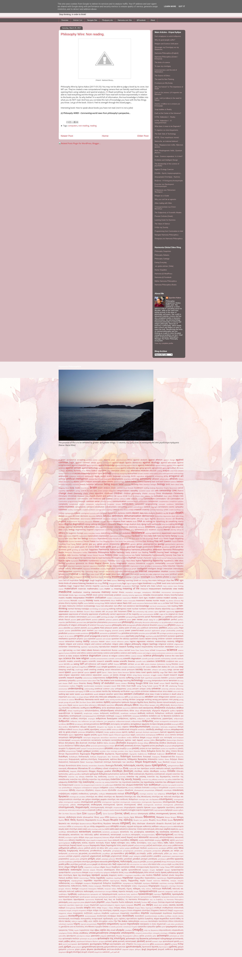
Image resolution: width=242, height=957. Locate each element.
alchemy (69, 471)
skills (172, 667)
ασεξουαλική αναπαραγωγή (146, 735)
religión (62, 644)
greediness (166, 547)
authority (83, 482)
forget (171, 538)
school (152, 650)
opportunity (170, 611)
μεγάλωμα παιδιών (139, 848)
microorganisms (177, 592)
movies (149, 600)
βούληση (180, 743)
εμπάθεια (78, 774)
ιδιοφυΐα (160, 823)
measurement (155, 588)
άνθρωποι (64, 720)
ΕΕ (89, 768)
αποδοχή (159, 729)
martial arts (145, 586)
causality (134, 490)
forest (166, 538)
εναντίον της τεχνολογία (120, 782)
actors (100, 460)
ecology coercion (66, 527)
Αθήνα (142, 705)
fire (130, 539)
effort (97, 527)
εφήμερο (168, 810)
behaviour (99, 484)
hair (86, 549)
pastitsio (95, 620)
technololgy (148, 680)
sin (144, 667)
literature (90, 583)
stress (129, 675)
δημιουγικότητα (72, 754)
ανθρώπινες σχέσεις (127, 718)
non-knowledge (142, 606)
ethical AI (180, 530)
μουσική (157, 861)
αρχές (133, 735)
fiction (110, 539)
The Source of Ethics (162, 76)
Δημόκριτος (109, 754)
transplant (107, 686)
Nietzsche (71, 606)
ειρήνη (131, 768)
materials (82, 589)
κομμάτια (93, 840)
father (71, 539)
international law (130, 571)
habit (82, 550)
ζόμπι (79, 813)
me (112, 589)
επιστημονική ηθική (133, 804)
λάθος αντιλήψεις (138, 843)
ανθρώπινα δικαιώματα (106, 718)
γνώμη (116, 748)
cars (95, 491)
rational (61, 641)
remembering (74, 647)
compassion (153, 501)
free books (119, 541)
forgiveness (63, 541)
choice (144, 493)
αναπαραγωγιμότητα (89, 716)
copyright (154, 507)
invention (172, 571)
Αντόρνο (153, 724)
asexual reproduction (96, 479)
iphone (62, 574)
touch (167, 683)
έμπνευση (124, 774)
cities (142, 496)
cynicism (103, 513)
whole (92, 697)
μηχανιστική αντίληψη (100, 856)
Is (80, 574)
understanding (75, 688)
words (96, 699)
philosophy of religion (68, 625)
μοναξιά (136, 858)
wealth (96, 694)
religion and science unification (97, 644)
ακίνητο (134, 708)
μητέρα (69, 856)
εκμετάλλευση (177, 768)
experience (156, 533)
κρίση (172, 840)
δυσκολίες (101, 765)
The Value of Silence (162, 224)
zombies (99, 702)
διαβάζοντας (142, 754)
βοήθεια (162, 743)
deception (68, 516)
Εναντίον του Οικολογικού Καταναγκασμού (164, 185)
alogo (128, 471)
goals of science (87, 547)
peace (129, 620)
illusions (113, 563)
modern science (156, 597)
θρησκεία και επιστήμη (69, 823)
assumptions (117, 479)
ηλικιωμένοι (88, 817)
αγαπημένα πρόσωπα (120, 702)
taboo (90, 680)
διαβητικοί (161, 754)
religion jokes (118, 644)
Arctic (133, 476)
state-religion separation (69, 675)
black (173, 484)
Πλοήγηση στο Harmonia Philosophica (168, 239)
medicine (65, 592)
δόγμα (138, 761)
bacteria (147, 481)
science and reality (128, 653)
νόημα (67, 867)
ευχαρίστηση (148, 810)
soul (181, 669)
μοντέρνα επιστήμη (81, 861)
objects (173, 609)
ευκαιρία (106, 810)
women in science (67, 699)
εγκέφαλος (159, 765)
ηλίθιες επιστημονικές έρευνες (162, 813)
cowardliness (124, 510)
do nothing (147, 521)
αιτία (104, 708)
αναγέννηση (88, 713)
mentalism (129, 592)
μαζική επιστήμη (140, 845)
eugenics (72, 533)
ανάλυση (141, 713)
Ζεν (60, 813)
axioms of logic (119, 482)
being (107, 484)
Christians (63, 496)
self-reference (90, 664)
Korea (153, 577)
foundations (79, 541)
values (98, 691)
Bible (141, 484)
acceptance (71, 460)
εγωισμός (63, 768)
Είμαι (121, 768)
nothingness (121, 609)
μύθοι (67, 864)
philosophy (128, 622)
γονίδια (62, 751)
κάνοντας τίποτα (135, 829)
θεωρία (106, 820)
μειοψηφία (162, 848)
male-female (104, 586)
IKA (86, 563)
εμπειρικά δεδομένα (98, 774)
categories (112, 491)
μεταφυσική (157, 851)
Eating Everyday (161, 262)
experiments (67, 536)
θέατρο (167, 817)
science (172, 650)
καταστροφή (116, 834)
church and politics (104, 496)
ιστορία (114, 826)
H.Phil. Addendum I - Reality (165, 117)
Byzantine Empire (162, 488)
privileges (163, 633)
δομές (160, 762)
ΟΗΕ (172, 867)
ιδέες (134, 823)
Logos (139, 583)
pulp (154, 636)
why (97, 697)
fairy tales (148, 536)
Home (105, 135)
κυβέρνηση (76, 842)
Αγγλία (140, 702)
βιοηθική (112, 743)
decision (76, 516)
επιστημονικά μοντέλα (91, 802)
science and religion (144, 653)
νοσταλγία (125, 867)
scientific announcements (99, 658)
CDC (152, 491)
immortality (160, 563)
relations (150, 641)
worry (107, 699)
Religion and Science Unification (166, 44)
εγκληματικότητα (173, 765)
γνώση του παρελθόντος (169, 748)
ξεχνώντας (154, 867)
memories (95, 592)
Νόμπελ (108, 867)
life (177, 580)
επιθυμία (102, 794)
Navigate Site (92, 20)
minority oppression (135, 595)
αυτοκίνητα (85, 740)
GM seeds (71, 547)
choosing (152, 493)
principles (134, 633)
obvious (80, 611)
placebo (67, 628)
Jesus (114, 574)
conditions (170, 504)
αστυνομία (87, 737)
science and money (94, 653)
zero (93, 702)
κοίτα (66, 840)
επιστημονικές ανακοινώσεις (130, 802)
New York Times (172, 603)
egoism (103, 527)
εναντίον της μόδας (165, 779)
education (89, 526)
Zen (77, 702)
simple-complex (122, 667)
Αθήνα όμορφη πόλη (152, 705)
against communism (104, 463)
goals (77, 547)
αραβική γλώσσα (115, 732)
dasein (135, 512)
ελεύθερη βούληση (122, 770)
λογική (73, 845)
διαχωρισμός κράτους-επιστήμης (83, 759)
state (180, 672)
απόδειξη (150, 729)
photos (139, 625)
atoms (76, 481)
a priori (62, 459)
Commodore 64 (176, 499)
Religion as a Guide (162, 196)
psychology (140, 636)
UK (163, 686)
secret (61, 664)
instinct (119, 568)
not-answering (103, 609)
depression (167, 516)
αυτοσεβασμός (117, 740)
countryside (77, 510)
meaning (118, 588)
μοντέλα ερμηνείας (175, 858)
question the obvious (121, 638)
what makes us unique (75, 697)
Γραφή (79, 751)
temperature (157, 680)
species (86, 672)
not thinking (94, 609)
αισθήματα (85, 708)
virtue (159, 691)
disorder (103, 521)
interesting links (79, 571)
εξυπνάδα (112, 790)
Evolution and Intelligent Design (166, 160)
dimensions (161, 519)
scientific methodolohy (162, 658)
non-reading (83, 125)
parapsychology (131, 617)
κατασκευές (105, 834)
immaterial (140, 563)
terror (165, 680)
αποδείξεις (142, 729)
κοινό (135, 837)
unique (143, 689)
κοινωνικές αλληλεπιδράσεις (161, 837)
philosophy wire (119, 625)
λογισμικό (86, 845)
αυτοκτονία (96, 740)
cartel (100, 491)
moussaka (131, 601)
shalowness (161, 664)
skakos (148, 667)
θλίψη (164, 820)
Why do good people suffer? (165, 40)
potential (115, 630)
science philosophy (153, 655)
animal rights (96, 473)
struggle (154, 675)
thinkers (124, 683)
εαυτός (140, 765)
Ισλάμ (92, 826)
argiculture (140, 476)
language (84, 580)
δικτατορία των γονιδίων (123, 762)
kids (71, 577)
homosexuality (158, 555)
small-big (70, 669)
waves (77, 694)
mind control (98, 595)
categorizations (123, 491)
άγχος (69, 705)
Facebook (136, 536)
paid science (91, 617)
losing (154, 583)
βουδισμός (171, 743)
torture (162, 683)
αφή (134, 740)
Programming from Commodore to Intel (169, 231)
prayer (163, 630)
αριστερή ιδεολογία (142, 732)
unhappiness (120, 689)
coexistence (71, 499)
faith (155, 536)
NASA (107, 603)
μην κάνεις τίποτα (176, 853)
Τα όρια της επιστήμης (163, 66)
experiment (167, 533)
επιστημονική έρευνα (113, 804)
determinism (96, 519)
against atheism (155, 459)
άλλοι (131, 710)
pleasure (108, 628)
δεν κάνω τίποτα (169, 751)
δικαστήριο (90, 762)
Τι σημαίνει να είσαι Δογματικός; (166, 130)
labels (61, 580)
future (78, 544)
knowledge (117, 576)
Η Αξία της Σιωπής (161, 227)
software (155, 670)
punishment (162, 636)
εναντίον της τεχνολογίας (143, 782)
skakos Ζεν (165, 667)
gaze (94, 544)
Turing (144, 686)
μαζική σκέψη (167, 845)
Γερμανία (145, 745)
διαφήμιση (156, 757)
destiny (66, 519)
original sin (173, 614)
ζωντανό (111, 814)
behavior (90, 484)
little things (98, 583)
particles (169, 616)
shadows (153, 664)
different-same (129, 519)
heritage (82, 555)
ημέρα (102, 817)
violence (153, 691)
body (72, 487)
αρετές (125, 732)
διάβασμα (152, 754)
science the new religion (76, 658)
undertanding (89, 689)
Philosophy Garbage (162, 259)
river (78, 650)
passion (73, 620)
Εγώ (181, 765)
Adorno (107, 460)
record (113, 641)
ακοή (140, 708)
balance (180, 481)
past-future (86, 619)
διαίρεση (180, 754)
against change (169, 460)
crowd (171, 510)
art (181, 475)
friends (180, 541)
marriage (135, 586)
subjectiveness (99, 678)
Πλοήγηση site (107, 20)
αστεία (167, 735)
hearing (160, 552)
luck (173, 583)
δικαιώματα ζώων (77, 762)
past (79, 619)
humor (118, 561)
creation (137, 509)
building (146, 488)
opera (156, 611)
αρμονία (171, 732)
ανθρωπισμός (178, 718)
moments (66, 601)
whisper (86, 697)
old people (109, 611)
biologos (153, 484)
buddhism (138, 488)
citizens (147, 496)
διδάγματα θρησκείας (137, 759)
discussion (88, 521)
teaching (127, 680)
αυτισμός (168, 737)
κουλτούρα (149, 840)
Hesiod (95, 555)
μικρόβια (157, 856)
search (181, 661)
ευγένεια (84, 810)
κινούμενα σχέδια (71, 837)
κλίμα (112, 837)
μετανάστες (138, 851)
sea (176, 661)
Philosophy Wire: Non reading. (82, 34)
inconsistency (157, 566)
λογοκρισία (95, 845)
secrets (67, 664)
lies (172, 580)
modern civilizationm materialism (119, 598)
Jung (162, 574)
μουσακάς (150, 862)
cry (182, 510)
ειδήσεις (98, 768)
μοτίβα (143, 861)
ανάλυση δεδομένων (155, 713)
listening (82, 583)
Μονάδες (119, 859)
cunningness (85, 513)
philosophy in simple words (173, 622)
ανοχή (181, 721)
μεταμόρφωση (117, 851)
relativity (170, 641)
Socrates (147, 669)
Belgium (114, 484)
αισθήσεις (95, 707)
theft (70, 683)
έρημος (153, 807)
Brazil (125, 488)
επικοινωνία (111, 793)
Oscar (180, 614)
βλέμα (146, 743)
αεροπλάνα (110, 705)
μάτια (111, 848)
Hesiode (101, 555)
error (146, 530)
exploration (114, 536)
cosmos (63, 509)
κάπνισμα (159, 829)
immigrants (150, 563)
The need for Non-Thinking (164, 79)
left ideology (143, 580)
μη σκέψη (175, 850)
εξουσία (104, 790)
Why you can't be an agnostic (165, 199)
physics (172, 624)
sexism (147, 664)
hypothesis (168, 561)
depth (174, 516)
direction (168, 519)
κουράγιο (158, 840)
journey (142, 574)
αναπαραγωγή (75, 716)
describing (179, 516)
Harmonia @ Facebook (163, 277)
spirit (99, 672)
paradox (121, 616)
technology (137, 680)
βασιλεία (180, 740)
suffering (130, 677)
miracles (146, 595)
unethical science (101, 689)
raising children (158, 638)
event (86, 533)
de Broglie (170, 513)
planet (77, 628)
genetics (125, 543)
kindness (86, 577)
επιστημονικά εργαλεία (72, 802)
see (71, 664)
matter (107, 588)
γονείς (180, 748)
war (67, 694)
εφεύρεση (161, 810)
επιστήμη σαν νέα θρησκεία (149, 799)
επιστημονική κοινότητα (153, 805)
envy (132, 530)
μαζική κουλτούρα (154, 845)
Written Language (136, 699)
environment (124, 529)
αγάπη (107, 702)
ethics (62, 532)
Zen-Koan (83, 702)
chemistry (78, 493)
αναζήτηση (114, 713)
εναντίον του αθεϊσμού (165, 782)
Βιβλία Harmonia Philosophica (166, 281)
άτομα (142, 737)
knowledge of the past (132, 577)
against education (168, 462)
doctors (61, 524)
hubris (125, 558)
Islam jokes (91, 574)
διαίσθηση (63, 756)
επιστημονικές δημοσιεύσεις (152, 802)
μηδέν (149, 853)
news (64, 606)
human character (144, 558)
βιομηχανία (132, 743)
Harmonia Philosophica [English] (166, 53)
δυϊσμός (173, 762)
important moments (75, 566)
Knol (92, 577)
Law (104, 580)
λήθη (166, 842)
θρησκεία (178, 819)
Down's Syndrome (108, 524)
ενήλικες (112, 787)
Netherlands (148, 603)
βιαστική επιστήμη (88, 743)
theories (82, 683)
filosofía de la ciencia (120, 539)
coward (116, 509)
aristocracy (159, 476)
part (163, 617)
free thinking (148, 541)
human (132, 557)
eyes (126, 536)
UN (166, 686)
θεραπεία (80, 820)
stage (162, 672)
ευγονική (91, 810)
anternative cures (156, 473)
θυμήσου (107, 823)
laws (109, 580)
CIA (115, 496)
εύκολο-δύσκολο (115, 810)
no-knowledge (89, 606)
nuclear (135, 609)
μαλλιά (87, 848)
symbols (179, 678)
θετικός (99, 820)
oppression (63, 614)
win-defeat (135, 697)
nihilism (79, 606)
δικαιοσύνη (63, 762)
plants (96, 627)
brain (93, 487)
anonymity (123, 473)
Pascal (67, 619)
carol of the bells (87, 491)
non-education (107, 606)
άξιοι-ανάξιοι (63, 727)
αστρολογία (63, 737)
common (81, 501)
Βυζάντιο (69, 746)
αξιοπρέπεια (74, 727)
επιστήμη (131, 793)
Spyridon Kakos (175, 298)
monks (96, 600)
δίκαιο (180, 759)
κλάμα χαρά (89, 837)
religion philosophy (132, 644)
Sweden (164, 678)
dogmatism (78, 523)
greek (172, 547)
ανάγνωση (104, 713)
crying (61, 513)
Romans (96, 650)
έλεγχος (92, 771)
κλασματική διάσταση (101, 837)
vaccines (93, 691)
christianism (167, 493)
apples (103, 476)
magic (69, 586)
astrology (135, 479)
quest (86, 639)
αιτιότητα (111, 707)
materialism (70, 588)
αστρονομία (75, 737)
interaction (168, 568)
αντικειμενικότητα (91, 724)
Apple (97, 476)
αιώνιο (119, 707)
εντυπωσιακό (63, 790)
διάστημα (125, 756)
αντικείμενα (79, 724)
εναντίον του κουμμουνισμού (84, 785)
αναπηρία (101, 716)
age (137, 468)
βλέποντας (154, 742)
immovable (170, 563)
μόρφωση (136, 862)
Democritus (159, 516)
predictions (85, 633)
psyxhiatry (149, 636)
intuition (164, 571)
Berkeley (135, 484)
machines (179, 583)
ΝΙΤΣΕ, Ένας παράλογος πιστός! (167, 137)
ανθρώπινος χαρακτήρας (162, 718)
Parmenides (156, 616)
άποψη (106, 732)
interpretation (154, 571)
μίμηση (72, 859)
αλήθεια (179, 707)
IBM (176, 561)
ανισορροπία (164, 721)
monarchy (81, 601)
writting (148, 699)
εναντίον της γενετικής (117, 777)
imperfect (179, 563)
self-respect (102, 664)
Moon (113, 601)
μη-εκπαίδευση (94, 853)
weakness (89, 694)
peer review (137, 619)
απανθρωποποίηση (139, 726)
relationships (160, 641)
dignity (153, 519)
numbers (143, 609)
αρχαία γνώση (90, 734)
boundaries (85, 488)
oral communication (146, 614)
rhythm (177, 647)
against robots (172, 465)
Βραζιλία (62, 746)
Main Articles (86, 586)
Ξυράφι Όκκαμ (164, 867)
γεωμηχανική (177, 746)
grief (69, 549)
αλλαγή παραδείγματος (75, 711)
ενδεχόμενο (77, 787)
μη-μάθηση (106, 853)
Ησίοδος (126, 817)
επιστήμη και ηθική (94, 796)
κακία (80, 829)
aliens (122, 471)
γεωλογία (160, 745)
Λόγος (103, 845)
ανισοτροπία (173, 721)
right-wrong (67, 650)
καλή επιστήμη (92, 829)
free (97, 541)
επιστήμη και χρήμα (82, 799)
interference (110, 571)
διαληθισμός (73, 757)
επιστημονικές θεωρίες (173, 802)
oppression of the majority (127, 614)
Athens (180, 479)
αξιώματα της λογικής (105, 727)
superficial (148, 678)
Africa (129, 460)
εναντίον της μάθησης (150, 779)
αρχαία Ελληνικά (114, 735)
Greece (157, 546)
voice (175, 691)
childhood (108, 493)
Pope (181, 628)
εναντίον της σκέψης (102, 782)
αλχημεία (156, 710)
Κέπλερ (180, 835)
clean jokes (168, 496)
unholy (129, 689)
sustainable (157, 678)
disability (179, 519)
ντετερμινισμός (142, 867)
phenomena (102, 622)
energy (72, 529)
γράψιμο (87, 751)
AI (178, 468)
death (179, 513)
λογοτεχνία (111, 845)
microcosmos (166, 592)
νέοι (158, 864)
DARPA (129, 513)
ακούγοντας (148, 707)
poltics (176, 628)
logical (129, 583)
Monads (73, 600)
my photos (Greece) (173, 601)
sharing (168, 664)
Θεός (73, 819)
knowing (107, 577)
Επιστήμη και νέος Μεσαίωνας (137, 796)
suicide (137, 678)
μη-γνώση (83, 853)
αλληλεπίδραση (107, 710)
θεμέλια (61, 820)
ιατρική (125, 823)
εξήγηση (98, 790)
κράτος (165, 839)
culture (77, 513)
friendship (62, 544)
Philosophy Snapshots (163, 251)
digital (147, 519)
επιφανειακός (118, 807)
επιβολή (74, 794)
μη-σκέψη (130, 853)
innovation (95, 568)
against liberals (132, 465)
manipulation (126, 586)
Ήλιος (96, 817)
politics (163, 627)
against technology (90, 468)
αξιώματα (92, 727)
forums (71, 541)
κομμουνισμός (102, 840)
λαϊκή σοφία (152, 843)
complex (180, 501)
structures (146, 675)
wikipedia (112, 696)
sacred (127, 650)
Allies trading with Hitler (163, 203)
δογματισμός (150, 761)
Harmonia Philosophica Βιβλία (102, 552)
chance (180, 491)
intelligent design (155, 568)
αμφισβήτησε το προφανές (71, 713)
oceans (98, 611)
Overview (64, 20)
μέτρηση (165, 850)
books (77, 488)
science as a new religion (174, 653)
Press (119, 633)
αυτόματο (106, 740)
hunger (123, 561)
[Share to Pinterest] (77, 122)
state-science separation (91, 675)
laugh (92, 580)
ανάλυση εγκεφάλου (174, 713)
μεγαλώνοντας (153, 848)
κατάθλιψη (62, 832)
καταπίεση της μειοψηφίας (132, 832)
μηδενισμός (158, 853)
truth (133, 686)
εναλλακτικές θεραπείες (143, 774)
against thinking (104, 468)
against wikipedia (127, 468)
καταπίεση (96, 831)
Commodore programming (68, 501)
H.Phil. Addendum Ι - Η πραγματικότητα (163, 122)
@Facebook (141, 20)
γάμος (82, 746)
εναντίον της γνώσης (136, 776)
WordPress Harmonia (84, 699)
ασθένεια (160, 735)
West (121, 694)
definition (107, 516)
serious (131, 664)
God (97, 546)
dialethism (107, 519)
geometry (180, 544)
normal (71, 609)
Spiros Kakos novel (138, 672)
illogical (98, 563)
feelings (85, 538)
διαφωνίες (179, 757)
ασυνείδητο (105, 737)
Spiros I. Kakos (107, 672)
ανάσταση (127, 716)
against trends (115, 468)
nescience (140, 603)
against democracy (133, 462)
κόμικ (88, 840)
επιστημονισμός (97, 807)
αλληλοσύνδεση (122, 710)
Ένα (131, 773)
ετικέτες (78, 810)
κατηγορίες (136, 834)
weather (109, 694)
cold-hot (116, 499)
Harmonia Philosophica (120, 549)
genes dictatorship (111, 544)
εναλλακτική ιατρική (163, 774)
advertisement (121, 460)
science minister (137, 656)
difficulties (140, 519)
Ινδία (69, 826)
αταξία (129, 737)
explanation (83, 536)
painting (104, 617)
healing (145, 552)
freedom (167, 541)
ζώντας (119, 813)
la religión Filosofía (177, 577)
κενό (176, 835)
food (156, 538)
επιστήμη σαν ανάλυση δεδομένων (123, 799)
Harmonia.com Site (125, 20)
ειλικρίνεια (113, 768)
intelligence (142, 568)
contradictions (138, 507)
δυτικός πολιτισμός (124, 765)
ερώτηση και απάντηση (67, 810)
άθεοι (136, 704)
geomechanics (170, 544)
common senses (106, 501)
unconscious (63, 689)
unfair (112, 689)
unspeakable (70, 691)
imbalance (131, 563)
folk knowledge (148, 539)
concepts (162, 504)
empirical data (169, 527)
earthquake (156, 524)
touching (174, 683)
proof (86, 636)
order (156, 614)
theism (75, 683)
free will (158, 541)
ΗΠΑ (107, 817)
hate (139, 552)
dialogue (114, 519)
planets (84, 628)
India (165, 566)
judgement (156, 574)
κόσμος (134, 839)
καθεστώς (147, 826)
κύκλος (85, 843)
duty (139, 524)
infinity (68, 568)
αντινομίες (115, 724)
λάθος (128, 843)
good (114, 547)
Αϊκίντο (180, 705)
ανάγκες (96, 713)
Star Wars (168, 672)
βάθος (152, 740)
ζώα (84, 813)
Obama (158, 609)
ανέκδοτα (144, 716)
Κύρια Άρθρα (110, 843)
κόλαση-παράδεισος (77, 840)
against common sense (85, 462)
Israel (97, 574)
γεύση (152, 746)
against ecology (151, 462)
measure (144, 589)
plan (72, 628)
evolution (126, 533)
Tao (98, 680)
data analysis (149, 513)
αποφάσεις (90, 732)
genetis (133, 544)
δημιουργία (85, 753)
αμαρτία (179, 710)
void (178, 691)
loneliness (147, 583)
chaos (69, 493)
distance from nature (122, 521)
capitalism (70, 491)
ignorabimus (70, 563)
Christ (158, 493)
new (155, 603)
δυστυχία (109, 765)
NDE (130, 603)
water (72, 694)
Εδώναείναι (83, 768)
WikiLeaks (103, 697)
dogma (68, 523)
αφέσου (128, 740)
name (86, 603)
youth (73, 702)
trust (129, 686)
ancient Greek (69, 473)
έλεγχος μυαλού (104, 771)
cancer (180, 488)
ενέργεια (104, 787)
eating (172, 524)
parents (141, 617)
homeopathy (146, 555)
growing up (76, 550)
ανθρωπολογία (136, 721)
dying (143, 524)
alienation (115, 471)
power (127, 630)
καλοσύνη (123, 829)
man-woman (115, 586)
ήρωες (120, 817)
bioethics (147, 484)
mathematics (92, 588)
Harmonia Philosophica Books (166, 285)
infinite (62, 568)
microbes (156, 592)
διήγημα (173, 759)
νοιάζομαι (96, 867)
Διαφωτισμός (63, 759)
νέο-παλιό (152, 864)
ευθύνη (99, 810)
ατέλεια (135, 737)
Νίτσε (61, 867)
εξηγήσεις (89, 790)
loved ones (166, 583)
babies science (137, 481)
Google (139, 546)
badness (173, 482)
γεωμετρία (168, 746)
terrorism (173, 680)
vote (181, 691)
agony (164, 468)
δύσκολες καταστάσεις (89, 765)
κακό (85, 829)
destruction (75, 519)
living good (112, 583)
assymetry (127, 479)
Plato (102, 628)
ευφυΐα (139, 810)
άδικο (86, 705)
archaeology (126, 476)
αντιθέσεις (62, 724)
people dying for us (150, 620)
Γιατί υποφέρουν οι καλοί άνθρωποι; (168, 36)
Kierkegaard (77, 577)
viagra (132, 691)
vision (170, 691)
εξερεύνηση (80, 790)
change (62, 493)
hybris (138, 560)
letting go (161, 580)
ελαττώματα (82, 771)
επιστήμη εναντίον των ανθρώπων (152, 794)
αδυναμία (101, 705)
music (162, 600)
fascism (61, 539)
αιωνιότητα (127, 708)
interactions (178, 568)
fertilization (93, 539)
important (63, 566)
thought (139, 683)
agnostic (147, 468)
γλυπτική (95, 748)
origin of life (163, 614)
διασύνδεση (137, 756)
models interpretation (75, 597)
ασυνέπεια (113, 737)
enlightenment (99, 530)
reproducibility (93, 647)
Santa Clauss (144, 650)
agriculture (171, 468)
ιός (85, 826)
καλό (107, 829)
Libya (168, 580)
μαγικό (131, 845)
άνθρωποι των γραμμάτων (105, 721)
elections (124, 527)
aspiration (107, 479)
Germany (63, 546)
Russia (114, 650)
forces (161, 539)
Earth (149, 524)
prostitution (114, 636)
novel (129, 609)
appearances (89, 476)
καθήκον (155, 826)
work (102, 699)
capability (62, 491)
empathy (159, 527)
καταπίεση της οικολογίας (157, 831)
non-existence (129, 606)
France (92, 541)
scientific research (96, 661)
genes (99, 544)
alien (109, 471)
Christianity (178, 493)
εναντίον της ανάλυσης (96, 776)
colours (134, 499)
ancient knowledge (82, 473)
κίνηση (62, 837)
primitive (125, 633)
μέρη (176, 848)
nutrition (151, 609)
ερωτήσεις (170, 807)
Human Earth (156, 558)
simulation (138, 667)
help (69, 555)
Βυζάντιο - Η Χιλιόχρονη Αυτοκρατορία (169, 181)
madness (62, 586)
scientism (150, 661)
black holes (179, 484)
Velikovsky (116, 691)
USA (87, 691)
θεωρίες (152, 820)
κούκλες (141, 840)
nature (119, 603)
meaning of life (131, 588)
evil (120, 533)
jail (104, 574)
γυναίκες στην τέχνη (125, 751)
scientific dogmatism (132, 658)
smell (86, 669)
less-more (152, 580)
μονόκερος (152, 859)
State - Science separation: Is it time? (168, 156)
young (175, 699)
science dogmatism (90, 655)
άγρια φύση (63, 705)
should (181, 664)
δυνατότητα (71, 765)
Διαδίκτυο (170, 753)
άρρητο (71, 735)
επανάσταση (178, 790)
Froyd (68, 544)
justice (61, 577)
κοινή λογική (127, 837)
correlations (163, 507)
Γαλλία (77, 745)
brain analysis (104, 488)
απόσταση (81, 732)
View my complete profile (164, 343)
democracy (148, 515)
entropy (115, 530)
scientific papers (81, 661)
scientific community (115, 658)
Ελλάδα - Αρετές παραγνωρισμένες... (168, 173)
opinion (162, 611)
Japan (108, 574)
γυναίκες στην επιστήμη (108, 751)
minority (125, 595)
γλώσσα (108, 748)
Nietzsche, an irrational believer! (166, 141)
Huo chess (130, 561)
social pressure (127, 669)
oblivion (179, 608)
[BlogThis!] (70, 122)
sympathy (71, 680)
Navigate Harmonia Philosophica (166, 235)
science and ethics (78, 653)
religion (179, 641)
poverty (121, 630)
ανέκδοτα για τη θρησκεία (160, 716)
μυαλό (61, 864)
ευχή (155, 810)
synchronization (81, 680)
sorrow (176, 669)
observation (64, 611)
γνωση (129, 748)
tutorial (155, 686)
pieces (61, 628)
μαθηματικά (64, 848)
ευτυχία (131, 810)
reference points (123, 641)
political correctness (149, 628)
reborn (108, 641)
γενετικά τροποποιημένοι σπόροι (102, 746)
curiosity (93, 513)
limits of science (71, 583)
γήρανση (72, 748)
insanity (103, 569)
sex (142, 664)
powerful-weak (137, 630)
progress (79, 635)
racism (148, 638)
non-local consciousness (158, 606)
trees (123, 686)
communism (143, 501)
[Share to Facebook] (74, 122)
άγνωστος (179, 702)
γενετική (119, 745)
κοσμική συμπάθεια (121, 840)
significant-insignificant (80, 667)
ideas (181, 561)
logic (124, 583)
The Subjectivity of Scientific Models (168, 213)
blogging (62, 488)
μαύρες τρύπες (119, 848)
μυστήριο (74, 864)
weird (116, 694)
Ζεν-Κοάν (65, 814)
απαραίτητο (172, 727)
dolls (99, 524)
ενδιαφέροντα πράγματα (91, 787)
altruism (152, 471)
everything (105, 533)
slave (176, 667)
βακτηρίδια (161, 740)
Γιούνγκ (89, 748)
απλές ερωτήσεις (91, 729)
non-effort (118, 606)
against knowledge (106, 465)
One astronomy (138, 611)
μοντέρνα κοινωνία (98, 861)
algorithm (102, 471)
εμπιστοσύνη (113, 774)
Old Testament (120, 611)
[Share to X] (72, 122)
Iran (66, 574)
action (95, 460)
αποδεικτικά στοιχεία (128, 729)
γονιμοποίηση (71, 751)
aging (141, 468)
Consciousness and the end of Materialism (166, 71)
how (175, 555)
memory (105, 591)
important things (104, 566)
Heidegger (174, 552)
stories (115, 675)
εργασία (140, 807)
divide (134, 521)
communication (119, 501)
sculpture (170, 661)
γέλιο (88, 745)
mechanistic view (169, 588)
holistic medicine (125, 555)
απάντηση (164, 727)
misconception (157, 595)
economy (78, 526)
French (174, 541)
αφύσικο (147, 740)
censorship (165, 490)
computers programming (146, 504)
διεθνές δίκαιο (163, 759)
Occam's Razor (89, 611)
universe (156, 688)
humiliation (103, 561)
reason (102, 641)
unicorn (135, 689)
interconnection (65, 571)
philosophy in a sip (157, 622)
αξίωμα (83, 727)
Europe (80, 533)
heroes (89, 555)
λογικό (79, 845)
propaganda (95, 636)
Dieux (120, 519)
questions (134, 638)
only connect (149, 611)
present (113, 633)
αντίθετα (70, 724)
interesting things (91, 571)
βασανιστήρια (171, 740)
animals (107, 473)
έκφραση (73, 771)
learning (121, 580)
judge (150, 574)
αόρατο (125, 727)
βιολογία (121, 742)
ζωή (99, 813)
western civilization (134, 693)
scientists (160, 661)
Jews (118, 574)
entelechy (108, 530)
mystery (74, 603)
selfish (110, 664)
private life (154, 633)
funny (73, 544)
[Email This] (67, 122)
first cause (136, 539)
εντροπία (172, 787)
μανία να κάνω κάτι (99, 848)
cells (157, 490)
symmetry (63, 680)
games (85, 544)
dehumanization (132, 515)
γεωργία (62, 748)
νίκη (173, 864)
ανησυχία (91, 718)
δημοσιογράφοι (121, 754)
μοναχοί (144, 859)
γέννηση (137, 746)
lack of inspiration (71, 580)
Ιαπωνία (115, 823)
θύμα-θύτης (98, 823)
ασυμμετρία (96, 737)
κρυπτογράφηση (64, 843)
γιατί (78, 748)
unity (148, 689)
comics (140, 499)
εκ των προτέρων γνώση (144, 768)
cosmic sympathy (176, 507)
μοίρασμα (105, 859)
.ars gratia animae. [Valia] (164, 266)
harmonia (104, 549)
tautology (119, 680)
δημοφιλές (133, 754)
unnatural (62, 691)
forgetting (179, 538)
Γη (67, 748)
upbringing (79, 691)
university (164, 689)
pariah (147, 617)
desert (61, 519)
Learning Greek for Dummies (165, 220)
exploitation (104, 536)
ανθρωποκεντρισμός (123, 721)
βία (77, 742)
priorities (142, 633)
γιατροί (83, 748)
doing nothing (91, 524)
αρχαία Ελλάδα (102, 735)
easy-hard (165, 524)
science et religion (110, 656)
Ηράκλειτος (114, 817)
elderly (117, 527)
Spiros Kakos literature (121, 672)
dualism (133, 524)
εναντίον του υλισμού (123, 784)
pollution (171, 628)
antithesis (80, 476)
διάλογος (93, 757)
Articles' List (77, 20)
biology (161, 484)
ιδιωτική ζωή (170, 823)
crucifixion (177, 510)
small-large (79, 670)
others (61, 617)
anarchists (174, 471)
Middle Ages (73, 595)
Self (82, 663)
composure (90, 504)
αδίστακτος (93, 705)
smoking (100, 669)
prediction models (74, 633)
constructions (111, 507)
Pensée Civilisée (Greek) (164, 216)
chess (85, 493)
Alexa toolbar (91, 471)
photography (131, 625)
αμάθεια (173, 711)
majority (96, 586)
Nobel (98, 606)
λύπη (119, 845)
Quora (141, 638)
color (128, 499)
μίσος (77, 859)
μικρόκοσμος (166, 856)
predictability (170, 630)
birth (168, 484)
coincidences (82, 499)
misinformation (176, 595)
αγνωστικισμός (169, 702)
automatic (97, 481)
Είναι (125, 768)
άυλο (161, 737)
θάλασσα (139, 817)
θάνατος (149, 817)
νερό (169, 864)
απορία (74, 732)
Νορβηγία (116, 867)
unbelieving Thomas (176, 686)
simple (98, 667)
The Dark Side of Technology (165, 134)
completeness (164, 501)
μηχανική (85, 856)
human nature (167, 558)
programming (178, 633)
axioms (110, 481)
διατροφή (147, 756)
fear (75, 538)
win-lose (142, 697)
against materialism (146, 465)
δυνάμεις (180, 762)
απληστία (103, 729)
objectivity (166, 609)
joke (123, 574)
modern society (170, 597)
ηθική (127, 813)
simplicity (131, 667)
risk (74, 650)
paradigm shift (112, 617)
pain (99, 616)
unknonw (172, 689)
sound (61, 672)
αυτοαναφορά (64, 740)
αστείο (173, 735)
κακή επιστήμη (71, 829)
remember (63, 647)
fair (141, 536)
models (62, 598)
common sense (93, 501)
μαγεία (124, 845)
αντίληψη (105, 723)
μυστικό (89, 864)
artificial (62, 479)
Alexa (83, 471)
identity (62, 563)
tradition (72, 686)
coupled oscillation (88, 510)
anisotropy (115, 473)
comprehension (100, 504)
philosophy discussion (142, 622)
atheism (155, 479)
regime (133, 641)
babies (128, 481)
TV (160, 686)
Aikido (181, 468)
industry (179, 566)
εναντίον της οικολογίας (81, 781)
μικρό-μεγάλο (147, 856)
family (167, 536)
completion (173, 501)
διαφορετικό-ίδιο (168, 756)
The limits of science (162, 62)
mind (89, 594)
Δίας (109, 757)
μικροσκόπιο (64, 859)
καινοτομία (178, 826)
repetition (84, 647)
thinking (131, 683)
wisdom (149, 696)
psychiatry (130, 636)
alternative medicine (140, 470)
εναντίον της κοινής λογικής (126, 779)
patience (109, 620)
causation (142, 491)
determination (85, 519)
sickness (62, 667)
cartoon (105, 491)
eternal (167, 529)
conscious (179, 504)
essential (160, 530)
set (136, 664)
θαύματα (160, 817)
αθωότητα (174, 705)
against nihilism (160, 465)
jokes (127, 574)
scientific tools (141, 661)
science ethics (124, 656)
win (129, 697)
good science (121, 547)
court (104, 510)
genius (139, 544)
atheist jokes (164, 479)
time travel (154, 683)
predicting (179, 630)
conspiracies (80, 507)
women (173, 697)
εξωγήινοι (129, 790)
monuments (105, 600)
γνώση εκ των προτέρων (150, 748)
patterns (122, 619)
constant (90, 507)
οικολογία (64, 869)
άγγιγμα (133, 702)
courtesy (109, 510)
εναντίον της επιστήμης (99, 779)
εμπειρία (85, 774)
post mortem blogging (103, 630)
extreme (121, 536)
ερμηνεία (161, 807)
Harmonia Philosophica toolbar (76, 552)
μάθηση (73, 848)
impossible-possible (121, 566)
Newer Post (67, 135)
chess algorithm (96, 493)
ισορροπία (100, 826)
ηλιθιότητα (71, 817)
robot (83, 650)
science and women (158, 653)
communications (132, 501)
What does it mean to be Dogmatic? (168, 126)
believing (127, 484)
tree (118, 686)
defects (99, 516)
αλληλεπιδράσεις (92, 710)
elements (141, 527)
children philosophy (132, 493)
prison (148, 633)
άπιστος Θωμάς (78, 729)
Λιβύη (171, 843)
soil (160, 670)
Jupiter (167, 574)
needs (134, 603)
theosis (117, 683)
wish (156, 697)
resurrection (159, 647)
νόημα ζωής (76, 866)
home (137, 555)
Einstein (110, 527)
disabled (62, 521)
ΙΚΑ (182, 823)
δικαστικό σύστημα (102, 762)
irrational (73, 573)
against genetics (92, 465)
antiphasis (72, 476)
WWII (171, 699)
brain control (117, 488)
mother (119, 600)
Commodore (149, 498)
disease (96, 521)
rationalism (69, 641)
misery (167, 595)
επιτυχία (108, 807)
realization (94, 641)
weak (82, 694)
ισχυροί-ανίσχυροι (135, 826)
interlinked (119, 571)
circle (125, 496)
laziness (114, 580)
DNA (139, 521)
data (142, 513)
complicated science (76, 504)
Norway (77, 609)
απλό (109, 729)
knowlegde (145, 577)
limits (61, 583)
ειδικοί (105, 768)
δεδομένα (151, 751)
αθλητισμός (165, 705)
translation (99, 686)
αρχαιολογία (125, 735)
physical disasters (149, 625)
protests (122, 636)
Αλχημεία (165, 710)
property (104, 636)
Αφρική (140, 740)
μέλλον (170, 848)
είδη (92, 768)
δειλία (158, 751)
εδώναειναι (72, 768)
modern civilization (95, 597)
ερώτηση (179, 807)
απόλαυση (167, 729)
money (89, 600)
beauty (83, 484)
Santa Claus (135, 650)
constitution (99, 507)
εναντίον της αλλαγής (76, 777)
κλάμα (81, 837)
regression (141, 641)
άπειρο (180, 727)
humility (111, 561)
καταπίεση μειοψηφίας (110, 832)
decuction (92, 516)
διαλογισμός (84, 756)
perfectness (71, 622)
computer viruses (114, 504)
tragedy (79, 686)
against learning (120, 465)
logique (134, 583)
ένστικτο (145, 787)
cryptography (69, 513)
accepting (81, 460)
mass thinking (178, 586)
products (170, 633)
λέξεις (160, 843)
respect (137, 647)
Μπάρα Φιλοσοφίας (168, 862)
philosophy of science (87, 625)
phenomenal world (114, 622)
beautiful (62, 484)
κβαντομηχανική (164, 834)
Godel (102, 546)
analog (159, 471)
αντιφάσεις (125, 724)
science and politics (111, 653)
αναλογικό (133, 713)
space (68, 672)
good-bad (131, 546)
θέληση (180, 817)
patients (115, 620)
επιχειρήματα (129, 807)
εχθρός (180, 810)
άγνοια (159, 702)
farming (180, 536)
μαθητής (80, 848)
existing (148, 533)
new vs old (161, 603)
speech (93, 672)
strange (122, 675)
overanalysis (81, 617)
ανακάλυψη (124, 713)
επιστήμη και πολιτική (161, 796)
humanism (75, 561)
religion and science (74, 644)
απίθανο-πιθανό (65, 729)
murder (156, 600)
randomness (178, 638)
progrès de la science (66, 636)
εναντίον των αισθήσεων (147, 784)
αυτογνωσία (75, 740)
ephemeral (139, 529)
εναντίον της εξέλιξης (79, 779)
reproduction (104, 647)
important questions (90, 566)
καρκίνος (174, 829)
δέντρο (61, 754)
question (92, 638)
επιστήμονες (166, 799)
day (164, 513)
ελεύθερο (163, 771)
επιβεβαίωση (64, 794)
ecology (179, 523)
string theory (137, 675)
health (152, 552)
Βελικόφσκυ (70, 743)
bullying (152, 488)
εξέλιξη (72, 790)
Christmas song (83, 496)
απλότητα (115, 729)
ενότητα (137, 787)
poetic (115, 628)
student (160, 675)
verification (125, 691)
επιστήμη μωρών (99, 799)
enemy (65, 530)
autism (89, 481)
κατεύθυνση (126, 835)
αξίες (181, 724)
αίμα (60, 708)
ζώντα (105, 814)
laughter (98, 580)
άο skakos (117, 727)
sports (149, 672)
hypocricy (147, 560)
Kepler (67, 577)
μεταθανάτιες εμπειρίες (100, 850)
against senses (73, 467)
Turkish (149, 686)
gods (108, 546)
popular (61, 630)
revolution (169, 646)
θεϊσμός (173, 817)
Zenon (89, 702)
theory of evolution (103, 683)
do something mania (174, 521)
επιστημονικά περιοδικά (110, 802)
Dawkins (159, 513)
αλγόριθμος (171, 708)
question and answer (103, 639)
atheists (173, 478)
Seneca (116, 664)
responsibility (147, 647)
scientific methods (177, 658)
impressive (134, 566)
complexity (63, 504)
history (108, 554)
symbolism (172, 678)
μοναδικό (128, 859)
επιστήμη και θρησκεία (114, 796)
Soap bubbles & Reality (163, 109)
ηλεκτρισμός (143, 813)
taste (112, 680)
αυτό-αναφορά (178, 737)
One (129, 611)
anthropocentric (168, 473)
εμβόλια (71, 774)
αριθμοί (131, 732)
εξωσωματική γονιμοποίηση (144, 790)
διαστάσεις (115, 757)
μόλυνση (112, 859)
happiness (93, 549)
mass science (168, 586)
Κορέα (110, 840)
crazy (131, 509)
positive (67, 630)
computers (72, 125)
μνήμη (91, 858)
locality (119, 583)
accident (89, 460)
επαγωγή (159, 790)
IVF (101, 574)
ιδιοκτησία (150, 823)
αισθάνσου (75, 708)
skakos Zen (156, 666)
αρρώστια (78, 734)
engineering (80, 529)
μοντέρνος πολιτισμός (120, 861)
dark (115, 513)
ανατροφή (136, 716)
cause (148, 491)
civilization (158, 496)
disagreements (72, 521)
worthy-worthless (116, 699)
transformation (89, 686)
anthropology (178, 473)
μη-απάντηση (73, 853)
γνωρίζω (123, 748)
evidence (114, 533)
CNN (181, 496)
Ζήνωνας (73, 814)
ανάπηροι (110, 716)
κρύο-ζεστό (179, 840)
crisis (166, 509)
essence (152, 529)
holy (133, 555)
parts (175, 617)
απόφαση (99, 732)
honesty (168, 555)
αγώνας (75, 705)
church (92, 496)
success (122, 678)
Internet (143, 571)
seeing (76, 664)
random (168, 638)
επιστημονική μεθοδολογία (173, 805)
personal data (81, 622)
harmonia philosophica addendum (146, 549)
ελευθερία (154, 771)
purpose (171, 636)
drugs (126, 524)
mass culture (156, 586)
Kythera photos (162, 577)
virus (165, 691)
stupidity (78, 677)
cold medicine (95, 499)
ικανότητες (62, 826)
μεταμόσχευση (128, 851)
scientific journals (148, 658)
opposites (179, 611)
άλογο (137, 711)
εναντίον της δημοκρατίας (159, 776)
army (166, 476)
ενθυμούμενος (121, 787)
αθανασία (119, 705)
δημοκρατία (97, 753)
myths (80, 603)
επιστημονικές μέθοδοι (67, 805)
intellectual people (130, 569)
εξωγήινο (120, 790)
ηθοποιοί (133, 814)
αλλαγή (62, 710)
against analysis (140, 460)
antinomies (63, 476)
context (130, 507)
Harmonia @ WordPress (163, 274)
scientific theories (127, 661)
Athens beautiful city (66, 482)
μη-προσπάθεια (117, 853)
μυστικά (82, 864)
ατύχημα (149, 737)
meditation (77, 592)
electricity (133, 527)
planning (91, 628)
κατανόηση (85, 831)
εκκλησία (160, 768)
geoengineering (150, 544)
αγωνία (81, 705)
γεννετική (129, 745)
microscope (63, 595)
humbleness (93, 561)
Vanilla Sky (106, 691)
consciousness (66, 506)
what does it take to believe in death (161, 694)
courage (98, 510)
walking (62, 694)
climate (176, 496)
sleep (181, 666)
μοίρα (98, 859)
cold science (107, 498)
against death (118, 462)
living (105, 583)
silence (92, 666)
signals (68, 667)
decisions (84, 516)
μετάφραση (148, 851)
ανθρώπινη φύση (143, 718)
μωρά (94, 864)
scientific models (66, 661)
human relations (177, 558)
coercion (62, 499)
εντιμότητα (163, 787)
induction (172, 566)
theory (90, 683)
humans (83, 560)
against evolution (79, 465)
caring (77, 491)
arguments (149, 476)
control (147, 506)
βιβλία (100, 743)
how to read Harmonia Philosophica (107, 558)
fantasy (174, 536)
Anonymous (132, 473)
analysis (166, 470)
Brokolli (130, 488)
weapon (102, 694)
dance (110, 513)
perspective (92, 622)
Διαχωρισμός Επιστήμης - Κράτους (167, 177)
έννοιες (131, 787)
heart (166, 552)
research (114, 646)
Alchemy (77, 471)
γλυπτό (101, 748)
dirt (173, 519)
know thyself (99, 577)
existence (138, 532)
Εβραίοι (148, 765)
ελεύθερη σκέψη (141, 771)
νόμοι (102, 867)
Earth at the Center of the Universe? (168, 113)
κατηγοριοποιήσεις (148, 835)
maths (101, 589)
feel (79, 538)
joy (147, 574)
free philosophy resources (133, 541)
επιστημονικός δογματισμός (74, 807)
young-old (67, 702)
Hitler (115, 555)
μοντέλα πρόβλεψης (66, 862)
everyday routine (94, 533)
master (61, 589)
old (103, 611)
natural (113, 603)
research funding (126, 646)
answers (146, 473)
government (148, 547)
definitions (117, 515)
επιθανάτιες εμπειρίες (88, 794)
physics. (179, 625)
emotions (150, 526)
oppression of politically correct (102, 614)
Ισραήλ (107, 826)
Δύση (79, 765)
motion (125, 601)
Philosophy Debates (162, 255)
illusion (105, 563)
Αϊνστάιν (66, 708)
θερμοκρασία (90, 820)
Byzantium (173, 488)
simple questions (108, 666)
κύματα (92, 843)
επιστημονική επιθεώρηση (89, 804)
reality (86, 641)
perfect (174, 619)
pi (182, 625)
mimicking (82, 595)
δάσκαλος (137, 751)
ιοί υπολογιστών (77, 826)
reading (93, 125)
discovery (81, 521)
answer (140, 473)
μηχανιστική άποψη (119, 856)
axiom (104, 481)
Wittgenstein (164, 697)
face (129, 536)
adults (113, 460)
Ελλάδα (171, 770)
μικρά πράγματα (135, 856)
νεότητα (164, 864)
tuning (139, 686)
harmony (121, 552)
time (145, 683)
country (70, 510)
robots (89, 650)
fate (66, 538)
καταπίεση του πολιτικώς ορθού (85, 834)
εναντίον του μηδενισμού (104, 785)
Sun (142, 678)
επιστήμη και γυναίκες (77, 797)
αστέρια (180, 735)
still (111, 675)
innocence (86, 569)
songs (169, 669)
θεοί (67, 819)
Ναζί (114, 864)
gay (90, 544)
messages (137, 592)
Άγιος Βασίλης (150, 702)
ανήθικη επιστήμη (79, 718)
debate (62, 516)
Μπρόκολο (179, 862)
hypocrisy (158, 560)
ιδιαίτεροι (141, 823)
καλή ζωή (101, 829)
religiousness (178, 644)
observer (73, 611)
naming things (99, 603)
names (91, 603)
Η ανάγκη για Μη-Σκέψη (164, 83)
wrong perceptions (160, 699)
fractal (86, 541)
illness (91, 563)
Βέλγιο (61, 743)
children (118, 493)
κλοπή (117, 837)
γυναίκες (95, 751)
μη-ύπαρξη (141, 853)
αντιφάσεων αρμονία (140, 724)
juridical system (176, 574)
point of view (130, 628)
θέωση (159, 820)
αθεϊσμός (128, 705)
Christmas (72, 496)
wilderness (120, 697)
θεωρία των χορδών (141, 820)
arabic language (114, 476)
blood (67, 488)
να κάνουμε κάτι (105, 864)
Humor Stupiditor (161, 270)
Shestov (174, 664)
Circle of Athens (134, 496)
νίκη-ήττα (179, 864)
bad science (165, 481)
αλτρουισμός (145, 710)
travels (113, 686)
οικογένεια (178, 867)
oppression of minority (78, 614)
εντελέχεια (154, 787)
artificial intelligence (77, 478)
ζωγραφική (91, 814)
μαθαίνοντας (177, 845)
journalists (134, 574)
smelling (92, 669)
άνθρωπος (147, 720)
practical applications (152, 630)
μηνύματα (62, 856)
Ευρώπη (124, 810)
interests (102, 571)
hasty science (131, 552)
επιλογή (120, 794)
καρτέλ (181, 829)
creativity (145, 509)
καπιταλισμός (149, 829)
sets (138, 664)
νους (132, 866)
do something (159, 521)
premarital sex (105, 633)
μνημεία (83, 859)
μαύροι (127, 848)
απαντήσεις (155, 727)
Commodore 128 (162, 499)
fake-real (161, 536)
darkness (121, 513)
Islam (83, 574)
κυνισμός (100, 843)
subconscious (88, 678)
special (80, 672)
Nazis (125, 603)
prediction (63, 633)
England (90, 529)
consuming (122, 507)
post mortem (88, 630)
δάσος (143, 751)
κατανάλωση (72, 832)
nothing (112, 609)
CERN (174, 490)
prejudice (94, 632)
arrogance (174, 475)
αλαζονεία (159, 707)
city (152, 496)
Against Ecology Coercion (164, 169)
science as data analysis (69, 656)
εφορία (175, 810)
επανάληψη (168, 790)
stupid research (170, 675)
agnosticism (157, 468)
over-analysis (70, 617)
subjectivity (112, 677)
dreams (120, 524)
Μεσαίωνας (84, 850)
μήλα (166, 853)
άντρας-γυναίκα (164, 724)
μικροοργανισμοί (177, 856)
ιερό (178, 823)
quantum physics (75, 638)
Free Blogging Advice (107, 541)
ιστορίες (122, 826)
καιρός (61, 829)
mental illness (118, 592)
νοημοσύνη (88, 867)
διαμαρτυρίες (102, 757)
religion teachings (150, 644)
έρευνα (147, 807)
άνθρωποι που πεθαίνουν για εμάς (83, 721)
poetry (121, 628)
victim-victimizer (142, 691)
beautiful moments (72, 484)
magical (76, 586)
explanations (93, 536)
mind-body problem (112, 595)
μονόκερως (162, 859)
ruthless (121, 650)
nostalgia (85, 609)
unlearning (179, 689)
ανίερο (156, 721)
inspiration (111, 568)
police (139, 628)
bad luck (155, 481)
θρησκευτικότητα (86, 823)
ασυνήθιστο (122, 737)
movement (140, 600)
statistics (106, 675)
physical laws (162, 625)
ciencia (119, 496)
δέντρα (180, 751)
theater (65, 683)
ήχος (132, 817)
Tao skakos (105, 680)
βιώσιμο (140, 743)
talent (94, 680)
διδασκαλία (152, 759)
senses (123, 663)
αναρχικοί (118, 716)
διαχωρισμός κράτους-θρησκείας (112, 759)
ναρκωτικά (121, 864)
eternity (173, 530)
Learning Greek (131, 580)
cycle (98, 513)
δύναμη (62, 765)
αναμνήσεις (64, 715)
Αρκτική (163, 732)
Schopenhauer (161, 650)
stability (156, 672)
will (126, 696)
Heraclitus (75, 555)
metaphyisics (146, 592)
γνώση (135, 748)
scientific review (112, 661)
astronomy (145, 478)
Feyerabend (103, 538)
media (180, 588)
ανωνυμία (175, 724)
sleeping (62, 669)
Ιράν (88, 826)
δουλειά (166, 762)
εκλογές (167, 768)
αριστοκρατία (155, 732)
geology (161, 544)
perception (164, 619)
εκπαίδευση (64, 771)
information (77, 568)
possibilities (76, 630)
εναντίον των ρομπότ (169, 785)
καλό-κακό (114, 829)
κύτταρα (121, 842)
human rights (64, 560)
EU (67, 533)
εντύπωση (179, 787)
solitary (164, 670)
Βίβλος (106, 743)
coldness (122, 499)
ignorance (80, 563)
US (84, 691)
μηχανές (76, 856)
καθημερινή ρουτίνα (166, 826)
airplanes (62, 471)
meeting (86, 592)
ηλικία (79, 817)
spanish (74, 672)
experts (75, 536)
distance (110, 521)
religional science (165, 644)
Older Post (142, 135)
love (159, 583)
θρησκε (170, 820)
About (153, 20)
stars (175, 672)
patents (101, 619)
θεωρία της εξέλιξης (121, 819)
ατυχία (156, 737)
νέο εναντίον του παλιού (139, 864)
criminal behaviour (156, 510)
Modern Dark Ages (140, 598)
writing (125, 699)
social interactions (113, 669)
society (139, 669)
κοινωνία (143, 837)
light (181, 580)
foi (141, 539)
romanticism (105, 650)
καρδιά (167, 829)
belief (121, 484)
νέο (127, 864)
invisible (179, 571)
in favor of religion (145, 566)
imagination (121, 563)
